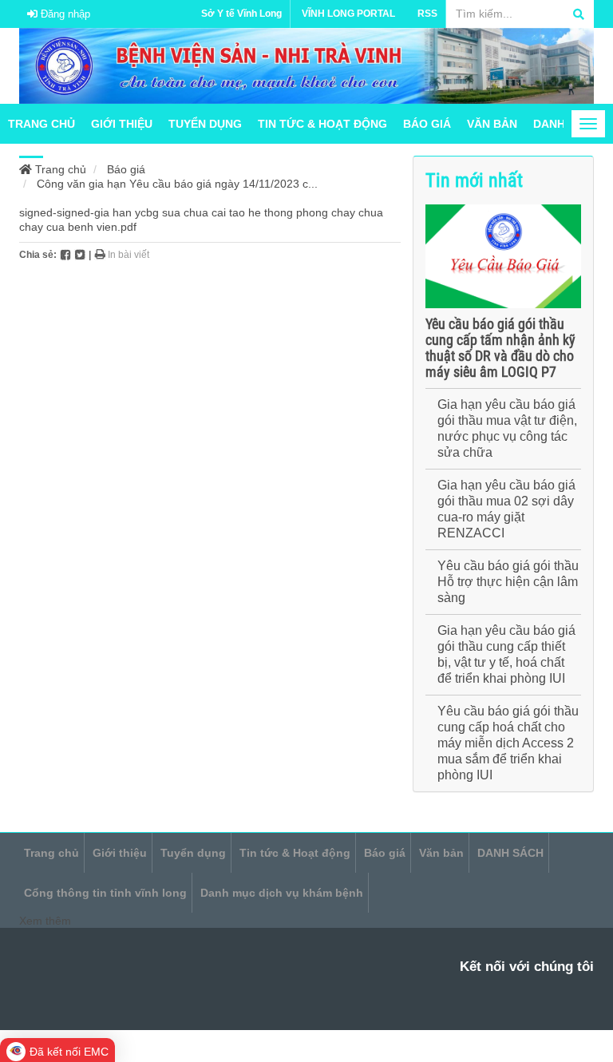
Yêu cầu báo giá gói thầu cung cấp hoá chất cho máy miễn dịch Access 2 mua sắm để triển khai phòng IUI (508, 743)
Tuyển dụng (205, 123)
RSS (427, 13)
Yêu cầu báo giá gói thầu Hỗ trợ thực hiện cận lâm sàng (508, 581)
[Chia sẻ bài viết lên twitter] (79, 254)
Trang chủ (41, 123)
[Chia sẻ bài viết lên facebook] (65, 254)
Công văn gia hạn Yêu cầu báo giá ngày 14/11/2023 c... (177, 183)
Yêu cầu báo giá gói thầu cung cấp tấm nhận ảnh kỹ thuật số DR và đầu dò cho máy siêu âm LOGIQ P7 (500, 347)
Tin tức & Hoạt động (322, 123)
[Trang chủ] (306, 64)
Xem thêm (45, 920)
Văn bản (492, 123)
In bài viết (127, 254)
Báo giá (427, 123)
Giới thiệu (121, 123)
